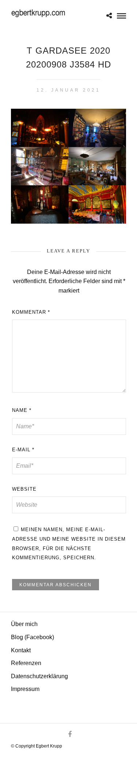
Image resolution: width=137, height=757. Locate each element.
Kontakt (21, 650)
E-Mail (23, 449)
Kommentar (31, 312)
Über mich (24, 624)
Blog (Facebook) (32, 637)
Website (24, 489)
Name (21, 410)
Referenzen (26, 663)
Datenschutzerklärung (39, 676)
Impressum (25, 689)
